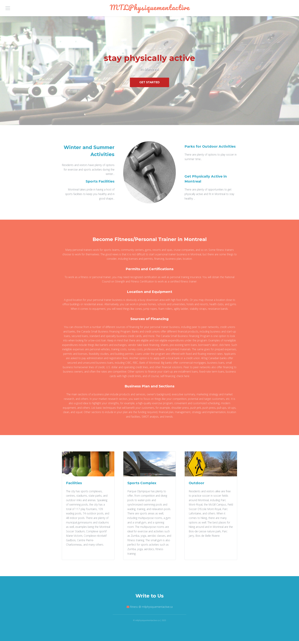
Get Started (149, 82)
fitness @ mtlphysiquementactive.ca (151, 607)
